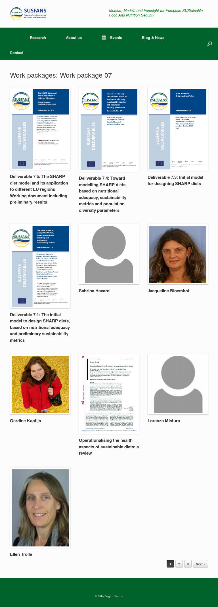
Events (116, 37)
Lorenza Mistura (164, 420)
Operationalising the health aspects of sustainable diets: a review (109, 446)
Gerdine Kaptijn (25, 420)
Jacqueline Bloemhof (168, 290)
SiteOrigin (105, 596)
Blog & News (153, 37)
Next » (200, 564)
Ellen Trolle (21, 554)
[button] (209, 44)
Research (38, 37)
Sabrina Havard (94, 290)
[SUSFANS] (31, 13)
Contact (16, 52)
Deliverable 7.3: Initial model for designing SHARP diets (175, 180)
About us (74, 37)
